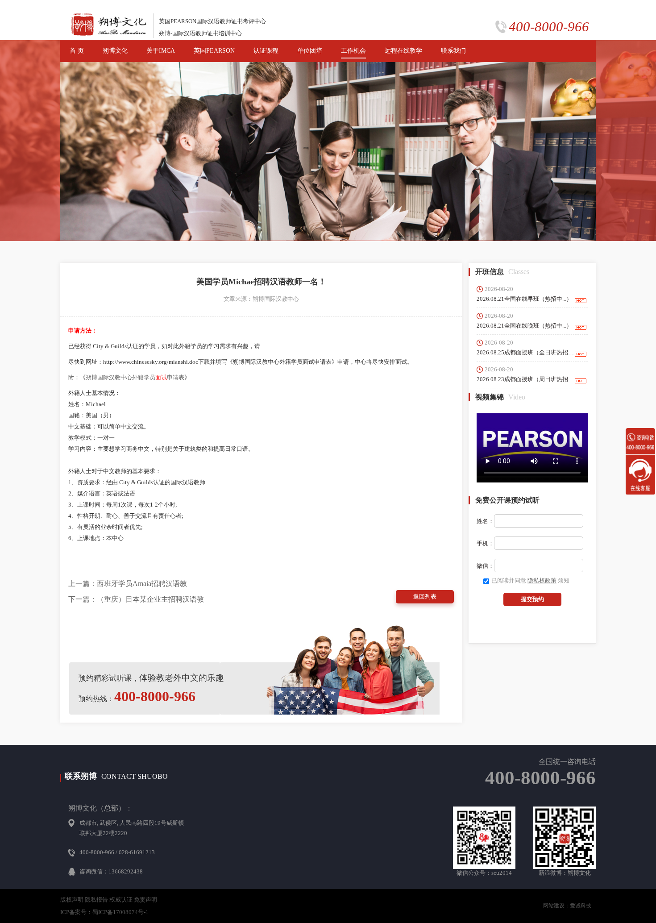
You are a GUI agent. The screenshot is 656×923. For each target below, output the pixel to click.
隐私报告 (96, 899)
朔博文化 (115, 50)
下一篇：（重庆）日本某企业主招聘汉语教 (136, 599)
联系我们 (453, 50)
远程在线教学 (403, 50)
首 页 (77, 50)
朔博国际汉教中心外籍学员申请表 (135, 377)
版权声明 (71, 899)
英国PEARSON (214, 50)
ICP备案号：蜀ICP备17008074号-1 (104, 912)
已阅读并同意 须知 (530, 580)
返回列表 (424, 596)
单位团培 (309, 50)
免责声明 (145, 899)
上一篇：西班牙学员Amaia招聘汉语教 (127, 583)
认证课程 (265, 50)
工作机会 (353, 50)
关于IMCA (160, 50)
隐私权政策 (541, 580)
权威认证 (121, 899)
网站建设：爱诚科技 (567, 905)
